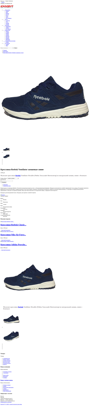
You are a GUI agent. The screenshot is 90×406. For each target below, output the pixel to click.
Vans (7, 21)
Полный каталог (7, 363)
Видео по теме (6, 362)
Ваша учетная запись (7, 380)
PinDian (7, 38)
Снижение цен (6, 358)
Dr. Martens (8, 29)
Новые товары (6, 359)
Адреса (4, 388)
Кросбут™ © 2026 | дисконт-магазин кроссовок (11, 404)
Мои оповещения (7, 391)
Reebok (7, 13)
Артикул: (3, 196)
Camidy (7, 32)
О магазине (5, 372)
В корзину (3, 182)
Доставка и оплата (7, 371)
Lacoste (7, 23)
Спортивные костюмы (9, 40)
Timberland (8, 26)
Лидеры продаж (6, 360)
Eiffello (7, 33)
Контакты (5, 376)
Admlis (7, 34)
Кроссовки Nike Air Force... (13, 234)
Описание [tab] (5, 184)
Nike (7, 12)
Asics (7, 17)
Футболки (6, 43)
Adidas (7, 11)
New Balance (8, 18)
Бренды (5, 364)
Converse (8, 20)
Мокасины (6, 30)
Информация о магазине (6, 402)
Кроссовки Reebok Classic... (13, 225)
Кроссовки (6, 10)
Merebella (8, 39)
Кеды (5, 19)
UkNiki (7, 24)
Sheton (7, 31)
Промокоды (5, 389)
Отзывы (5, 377)
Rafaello (7, 36)
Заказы (4, 386)
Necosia (7, 37)
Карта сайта (5, 375)
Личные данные (6, 385)
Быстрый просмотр (5, 230)
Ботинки (6, 25)
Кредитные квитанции (8, 387)
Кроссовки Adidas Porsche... (14, 244)
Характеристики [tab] (7, 185)
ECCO (7, 14)
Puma (7, 15)
